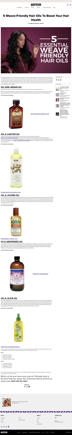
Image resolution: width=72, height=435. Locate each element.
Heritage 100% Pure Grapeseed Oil (40, 273)
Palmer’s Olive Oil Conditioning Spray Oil (10, 346)
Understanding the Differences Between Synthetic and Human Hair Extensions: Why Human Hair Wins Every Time (64, 112)
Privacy (19, 432)
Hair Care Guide (39, 424)
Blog (37, 420)
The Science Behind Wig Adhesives (64, 98)
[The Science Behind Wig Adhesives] (57, 99)
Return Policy (52, 432)
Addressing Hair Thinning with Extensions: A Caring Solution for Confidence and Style (65, 104)
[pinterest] (8, 426)
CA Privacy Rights (24, 432)
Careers (38, 422)
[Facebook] (56, 79)
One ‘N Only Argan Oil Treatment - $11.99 (40, 113)
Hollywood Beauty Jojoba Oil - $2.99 (9, 238)
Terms (43, 432)
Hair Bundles (19, 7)
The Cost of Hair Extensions (63, 93)
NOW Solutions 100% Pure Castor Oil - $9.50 (11, 192)
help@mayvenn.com (60, 422)
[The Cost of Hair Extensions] (57, 95)
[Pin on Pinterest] (29, 386)
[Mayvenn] (36, 4)
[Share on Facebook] (25, 386)
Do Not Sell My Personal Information (34, 432)
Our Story (38, 418)
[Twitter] (58, 79)
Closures (26, 7)
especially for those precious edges (9, 137)
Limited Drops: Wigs (47, 7)
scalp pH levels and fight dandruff (22, 140)
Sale (54, 7)
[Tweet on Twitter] (27, 386)
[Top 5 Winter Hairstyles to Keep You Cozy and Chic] (57, 89)
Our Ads (47, 432)
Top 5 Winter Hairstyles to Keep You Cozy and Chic (64, 88)
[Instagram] (60, 79)
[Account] (67, 5)
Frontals (32, 7)
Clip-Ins (38, 7)
